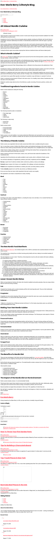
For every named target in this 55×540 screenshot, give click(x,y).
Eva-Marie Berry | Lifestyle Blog (9, 9)
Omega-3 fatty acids (48, 61)
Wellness (5, 22)
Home (4, 18)
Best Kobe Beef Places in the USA (14, 485)
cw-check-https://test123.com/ (11, 521)
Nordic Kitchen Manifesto (8, 249)
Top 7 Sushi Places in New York (13, 458)
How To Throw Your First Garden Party (16, 432)
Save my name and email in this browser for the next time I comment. (18, 416)
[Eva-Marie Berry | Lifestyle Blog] (9, 1)
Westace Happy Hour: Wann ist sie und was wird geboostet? (18, 535)
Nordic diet (5, 56)
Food (4, 19)
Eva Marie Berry (4, 31)
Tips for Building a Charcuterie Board (16, 445)
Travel (4, 21)
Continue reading (4, 440)
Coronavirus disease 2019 (9, 528)
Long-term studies (39, 357)
